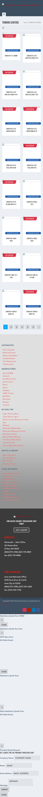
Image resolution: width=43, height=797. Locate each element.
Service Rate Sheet (9, 455)
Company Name (6, 758)
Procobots (7, 399)
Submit (4, 789)
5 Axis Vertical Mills (11, 417)
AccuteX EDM (8, 373)
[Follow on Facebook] (38, 610)
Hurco (5, 388)
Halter (5, 385)
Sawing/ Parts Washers (11, 437)
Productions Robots (10, 356)
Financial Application (11, 488)
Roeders (6, 402)
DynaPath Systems (9, 379)
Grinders (6, 425)
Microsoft (6, 603)
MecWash (6, 396)
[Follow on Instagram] (24, 610)
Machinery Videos (9, 464)
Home (25, 22)
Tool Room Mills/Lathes (12, 440)
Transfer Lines (8, 364)
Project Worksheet (10, 485)
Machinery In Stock (10, 482)
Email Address (6, 773)
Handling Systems (9, 353)
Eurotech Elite (8, 382)
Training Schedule (9, 458)
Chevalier (6, 376)
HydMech (6, 390)
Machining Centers (10, 434)
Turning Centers (9, 442)
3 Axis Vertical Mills (11, 414)
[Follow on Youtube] (29, 610)
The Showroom (8, 479)
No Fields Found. (6, 714)
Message (4, 785)
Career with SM (9, 494)
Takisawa (6, 405)
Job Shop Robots (9, 358)
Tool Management (9, 361)
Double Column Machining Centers (16, 419)
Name (2, 765)
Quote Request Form (10, 497)
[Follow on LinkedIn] (34, 610)
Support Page (7, 461)
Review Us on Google (11, 499)
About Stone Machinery (12, 474)
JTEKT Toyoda (8, 393)
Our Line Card (8, 476)
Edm (4, 422)
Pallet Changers (9, 350)
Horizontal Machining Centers (14, 431)
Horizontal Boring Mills (12, 428)
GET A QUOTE (21, 530)
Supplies (5, 491)
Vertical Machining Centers (13, 445)
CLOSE (3, 624)
